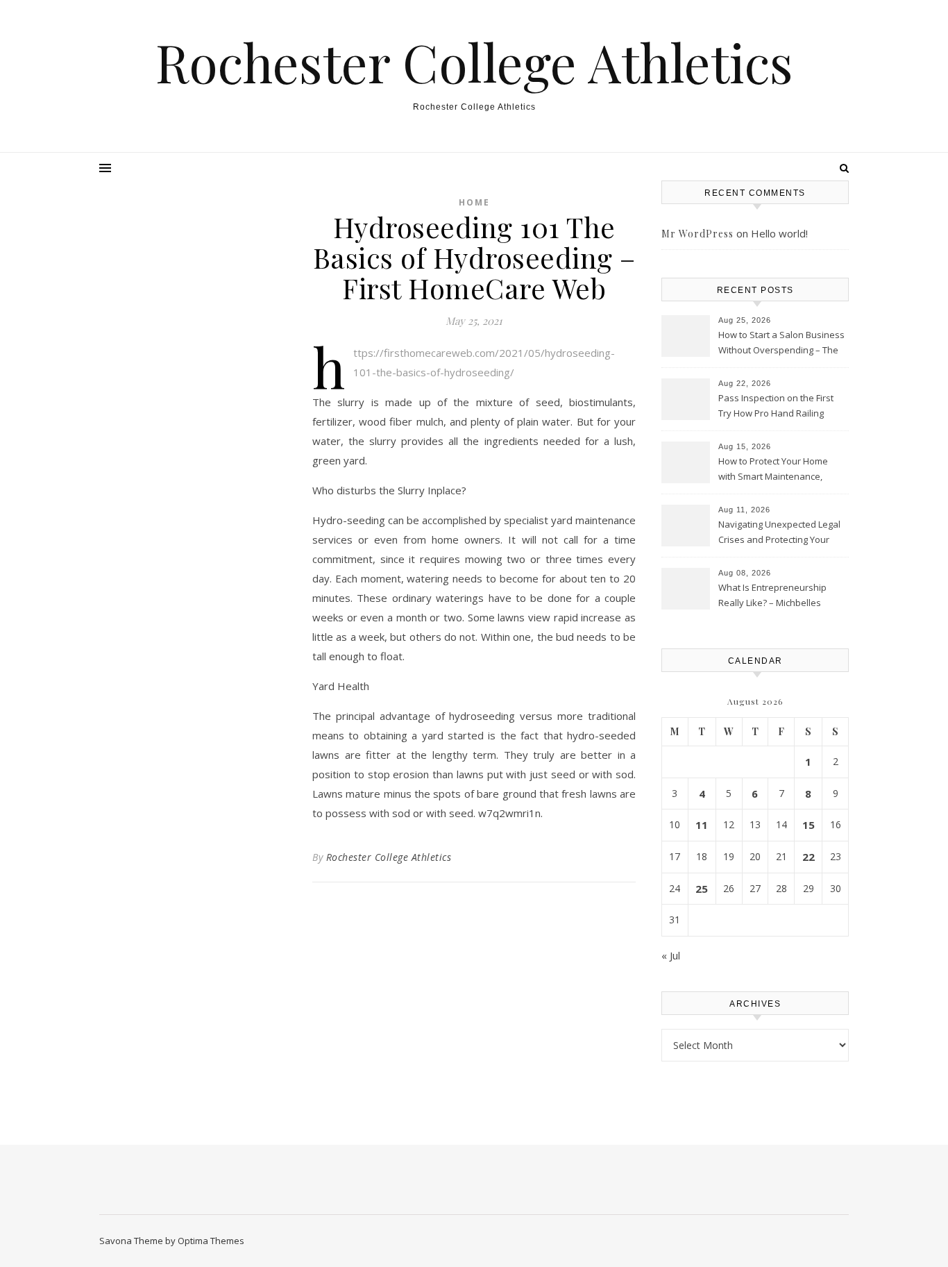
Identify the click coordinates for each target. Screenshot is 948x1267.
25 (701, 889)
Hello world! (779, 233)
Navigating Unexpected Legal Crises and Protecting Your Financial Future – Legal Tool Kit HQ (779, 533)
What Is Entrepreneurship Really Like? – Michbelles (772, 595)
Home (474, 202)
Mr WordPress (697, 233)
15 (808, 825)
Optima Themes (211, 1240)
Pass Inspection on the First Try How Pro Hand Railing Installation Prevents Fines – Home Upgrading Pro (777, 407)
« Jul (670, 955)
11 (701, 825)
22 (808, 857)
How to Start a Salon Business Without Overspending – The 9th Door (781, 343)
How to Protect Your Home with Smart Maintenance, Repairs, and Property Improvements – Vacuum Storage (773, 470)
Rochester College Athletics (474, 62)
